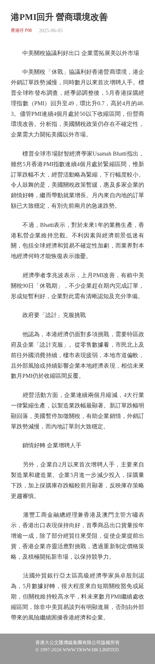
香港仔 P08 (21, 30)
